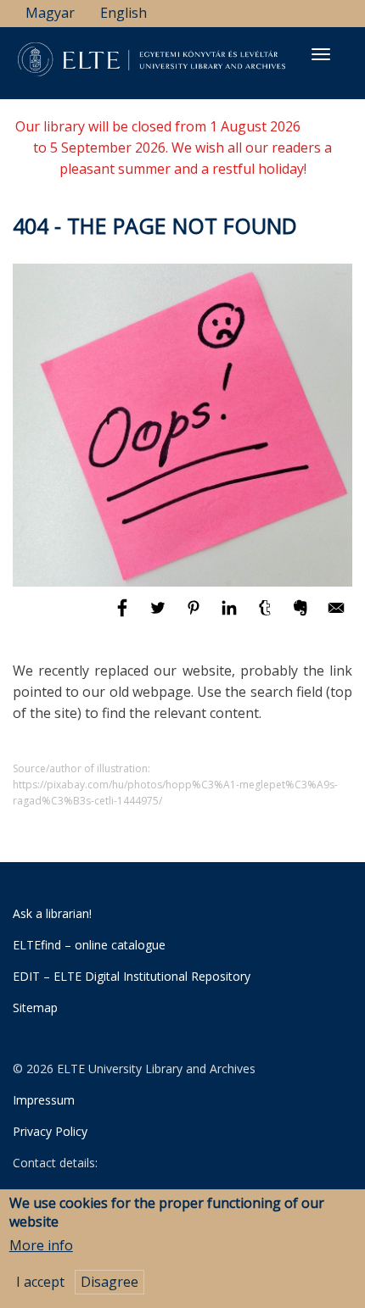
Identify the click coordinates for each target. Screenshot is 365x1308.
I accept (40, 1281)
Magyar (50, 12)
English (123, 12)
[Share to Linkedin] (230, 615)
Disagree (109, 1281)
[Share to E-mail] (336, 615)
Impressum (44, 1100)
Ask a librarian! (52, 913)
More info (41, 1245)
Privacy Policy (50, 1131)
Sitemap (35, 1007)
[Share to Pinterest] (195, 615)
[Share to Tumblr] (266, 615)
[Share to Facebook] (124, 615)
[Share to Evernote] (302, 615)
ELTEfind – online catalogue (89, 945)
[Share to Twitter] (159, 615)
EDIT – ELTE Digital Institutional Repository (131, 976)
